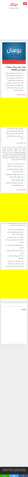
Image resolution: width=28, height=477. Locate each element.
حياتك (14, 4)
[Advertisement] (14, 25)
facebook (23, 475)
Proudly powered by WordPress (7, 469)
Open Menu (25, 3)
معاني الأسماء (20, 62)
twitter (14, 475)
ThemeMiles (23, 470)
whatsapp (4, 475)
